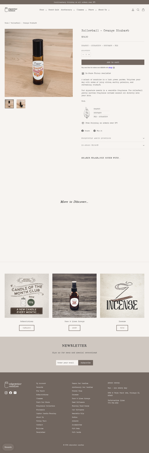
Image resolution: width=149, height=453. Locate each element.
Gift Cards (76, 432)
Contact (39, 425)
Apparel (75, 421)
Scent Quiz (54, 10)
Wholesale (40, 410)
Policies (39, 428)
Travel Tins (77, 391)
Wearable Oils (78, 413)
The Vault (40, 391)
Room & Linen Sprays (81, 398)
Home (6, 23)
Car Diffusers (78, 410)
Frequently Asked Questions (96, 138)
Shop (42, 10)
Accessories (77, 425)
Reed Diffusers (78, 402)
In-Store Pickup (89, 145)
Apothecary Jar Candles (82, 387)
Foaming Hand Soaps (80, 406)
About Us (103, 10)
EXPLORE (27, 328)
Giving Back (41, 421)
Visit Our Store (43, 402)
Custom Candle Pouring (46, 413)
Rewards (39, 387)
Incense (75, 395)
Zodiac (75, 417)
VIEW (122, 328)
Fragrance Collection (45, 406)
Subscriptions (42, 395)
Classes (80, 10)
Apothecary (67, 10)
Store (91, 10)
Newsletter (40, 432)
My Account (41, 383)
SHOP (74, 328)
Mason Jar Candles (80, 383)
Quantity (85, 50)
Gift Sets (76, 428)
